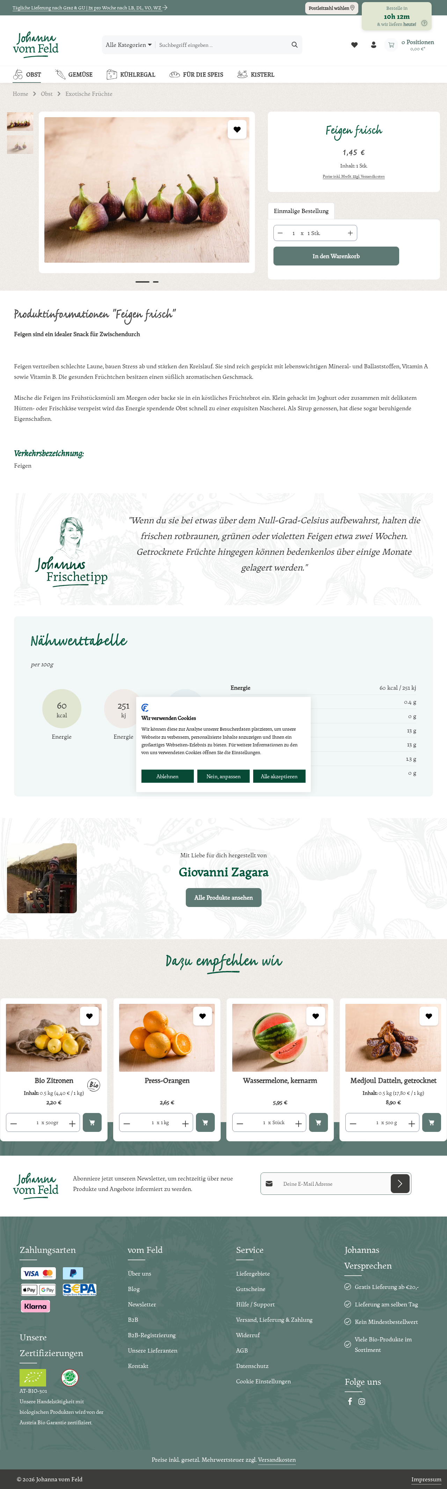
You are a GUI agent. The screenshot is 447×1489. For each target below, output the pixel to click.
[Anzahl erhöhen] (350, 233)
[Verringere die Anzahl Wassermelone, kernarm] (239, 1122)
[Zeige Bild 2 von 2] (156, 282)
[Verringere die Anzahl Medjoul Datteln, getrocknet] (352, 1122)
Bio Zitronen (54, 1080)
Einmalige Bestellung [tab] (301, 211)
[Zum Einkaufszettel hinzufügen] (237, 129)
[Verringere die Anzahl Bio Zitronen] (13, 1122)
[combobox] (221, 44)
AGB (242, 1350)
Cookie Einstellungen (263, 1381)
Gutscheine (250, 1289)
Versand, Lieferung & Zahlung (274, 1320)
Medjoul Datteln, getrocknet (393, 1080)
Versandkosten (277, 1459)
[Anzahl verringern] (280, 233)
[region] (130, 201)
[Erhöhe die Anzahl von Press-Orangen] (185, 1122)
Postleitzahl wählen (329, 8)
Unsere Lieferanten (152, 1350)
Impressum (426, 1479)
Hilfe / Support (255, 1304)
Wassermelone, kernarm (280, 1080)
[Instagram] (362, 1403)
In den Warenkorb (336, 256)
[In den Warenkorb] (92, 1122)
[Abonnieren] (400, 1183)
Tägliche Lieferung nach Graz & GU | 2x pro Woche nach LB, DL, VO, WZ (87, 8)
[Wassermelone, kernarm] (280, 1038)
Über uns (139, 1273)
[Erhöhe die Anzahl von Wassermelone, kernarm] (298, 1122)
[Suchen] (294, 44)
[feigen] (146, 190)
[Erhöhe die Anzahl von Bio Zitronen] (72, 1122)
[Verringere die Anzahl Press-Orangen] (126, 1122)
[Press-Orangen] (167, 1038)
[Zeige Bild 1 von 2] (142, 282)
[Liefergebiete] (424, 23)
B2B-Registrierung (152, 1335)
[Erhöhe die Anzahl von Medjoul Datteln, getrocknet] (411, 1122)
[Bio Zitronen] (54, 1038)
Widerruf (248, 1335)
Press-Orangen (167, 1080)
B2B (133, 1320)
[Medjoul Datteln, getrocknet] (393, 1038)
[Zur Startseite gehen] (36, 44)
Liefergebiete (253, 1273)
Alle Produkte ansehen (224, 897)
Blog (134, 1289)
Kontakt (138, 1366)
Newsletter (142, 1304)
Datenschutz (252, 1366)
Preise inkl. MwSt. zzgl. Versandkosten (354, 176)
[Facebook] (350, 1403)
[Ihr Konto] (373, 45)
